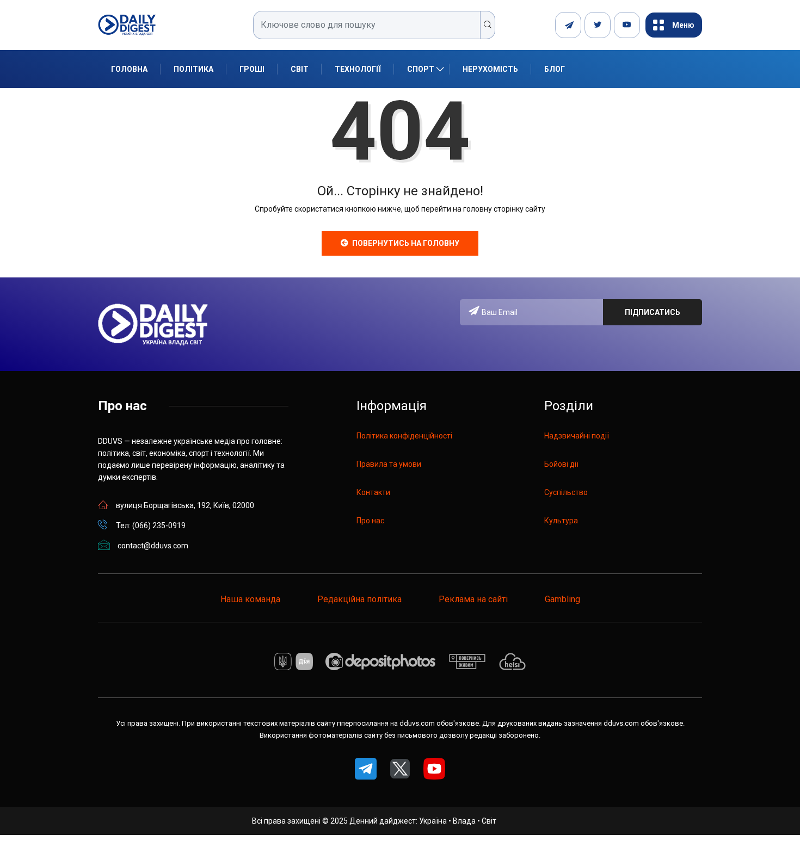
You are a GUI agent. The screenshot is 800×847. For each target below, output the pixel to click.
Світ (300, 69)
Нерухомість (490, 69)
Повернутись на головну (405, 243)
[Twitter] (597, 25)
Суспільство (566, 492)
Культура (561, 520)
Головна (129, 69)
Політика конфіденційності (404, 435)
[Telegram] (568, 25)
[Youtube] (627, 25)
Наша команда (250, 599)
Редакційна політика (359, 599)
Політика (193, 69)
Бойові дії (561, 464)
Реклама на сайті (473, 599)
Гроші (251, 69)
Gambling (562, 599)
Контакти (373, 492)
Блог (554, 69)
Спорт (420, 69)
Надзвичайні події (576, 435)
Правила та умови (388, 464)
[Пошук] (488, 25)
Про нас (370, 520)
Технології (358, 69)
